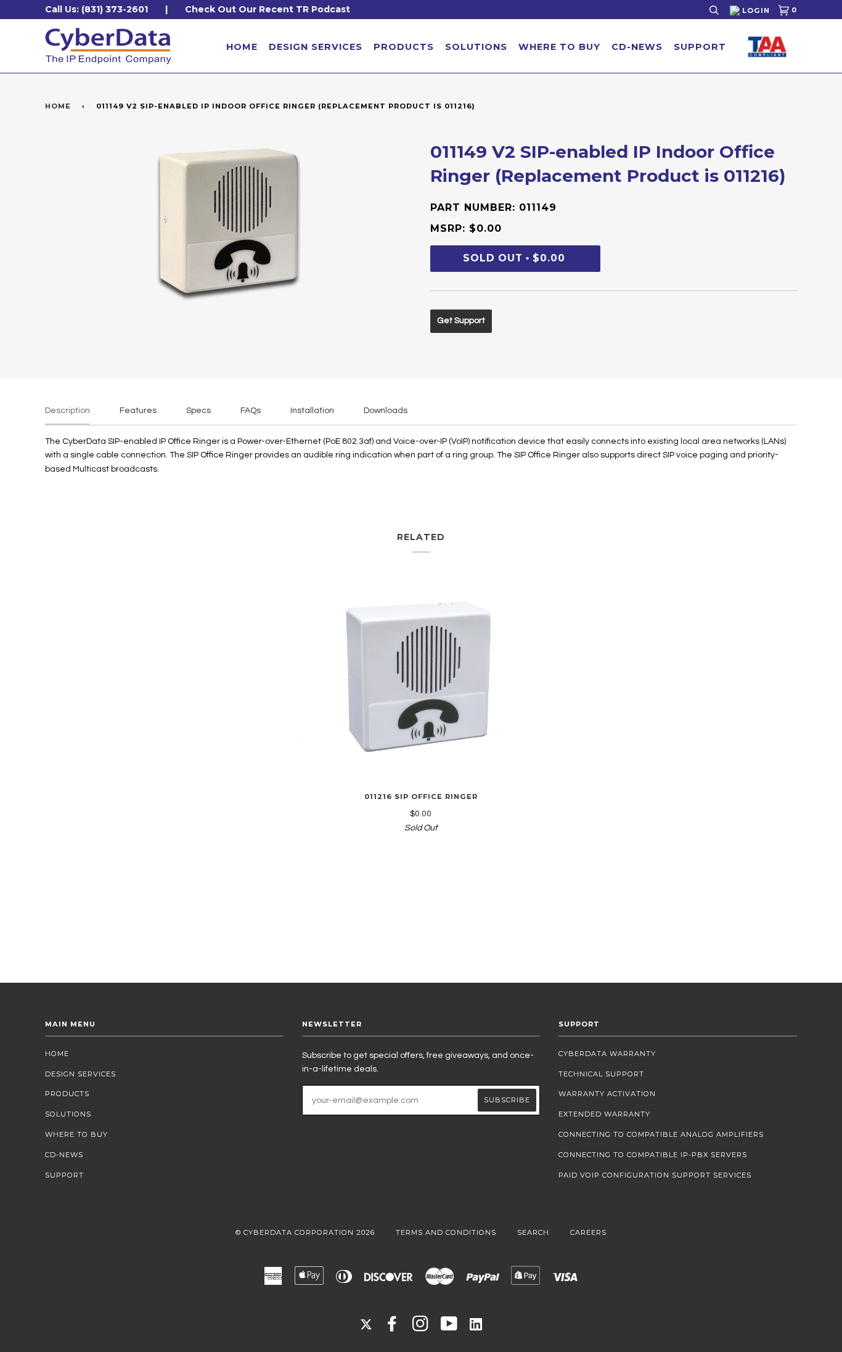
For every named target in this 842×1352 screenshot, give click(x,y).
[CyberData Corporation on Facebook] (392, 1327)
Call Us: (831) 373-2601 (96, 9)
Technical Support (601, 1074)
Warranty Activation (607, 1093)
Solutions (476, 46)
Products (404, 46)
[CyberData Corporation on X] (366, 1323)
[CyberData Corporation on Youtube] (449, 1327)
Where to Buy (559, 46)
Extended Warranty (604, 1114)
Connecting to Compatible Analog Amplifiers (661, 1134)
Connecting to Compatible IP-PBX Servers (652, 1154)
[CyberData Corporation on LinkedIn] (476, 1323)
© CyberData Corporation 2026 (305, 1232)
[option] (228, 220)
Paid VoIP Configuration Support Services (654, 1175)
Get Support (461, 320)
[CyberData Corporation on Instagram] (420, 1327)
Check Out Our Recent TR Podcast (267, 9)
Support (700, 46)
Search (533, 1232)
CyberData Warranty (607, 1053)
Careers (588, 1232)
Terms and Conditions (446, 1232)
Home (242, 46)
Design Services (315, 46)
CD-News (637, 46)
